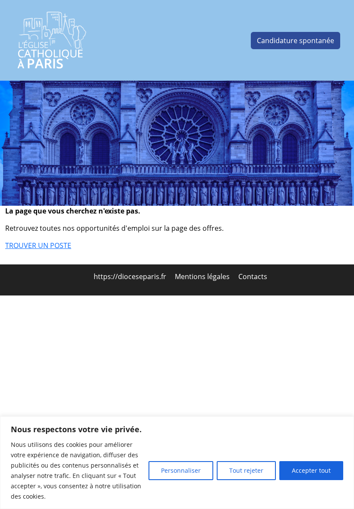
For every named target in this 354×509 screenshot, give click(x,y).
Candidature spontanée (295, 40)
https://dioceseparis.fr (131, 276)
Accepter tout (311, 470)
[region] (177, 462)
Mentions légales (203, 276)
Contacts (252, 276)
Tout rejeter (246, 470)
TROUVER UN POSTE (38, 245)
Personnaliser (181, 470)
